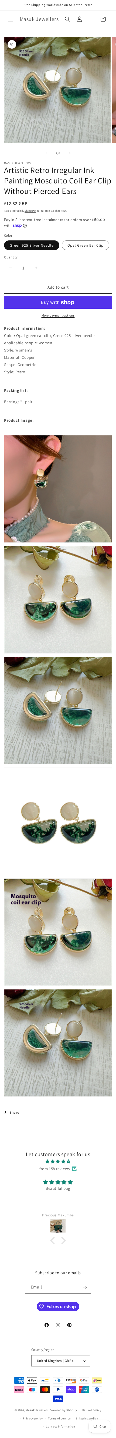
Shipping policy (87, 1418)
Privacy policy (33, 1418)
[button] (11, 19)
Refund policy (91, 1410)
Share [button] (14, 1112)
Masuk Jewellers (37, 1410)
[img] (58, 1161)
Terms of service (59, 1418)
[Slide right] (70, 153)
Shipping (30, 210)
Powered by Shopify (63, 1410)
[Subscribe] (85, 1287)
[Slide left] (46, 153)
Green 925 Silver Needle (32, 245)
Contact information (60, 1426)
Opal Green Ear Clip (85, 245)
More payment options (58, 315)
